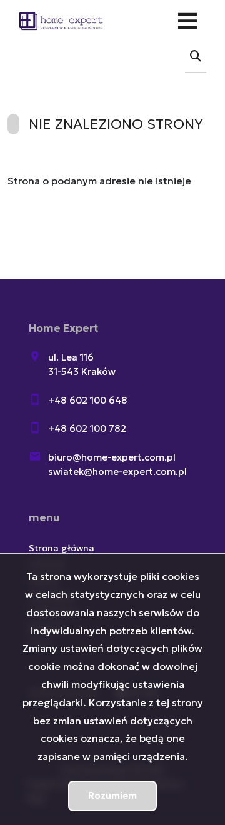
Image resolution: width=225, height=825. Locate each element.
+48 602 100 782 (87, 428)
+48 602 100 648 (88, 400)
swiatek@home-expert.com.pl (117, 472)
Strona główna (61, 548)
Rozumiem (112, 795)
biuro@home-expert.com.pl (112, 457)
